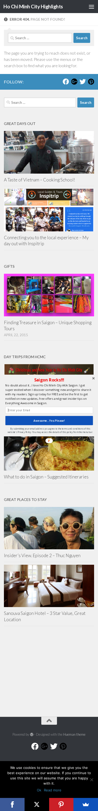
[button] (49, 380)
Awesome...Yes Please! (49, 420)
